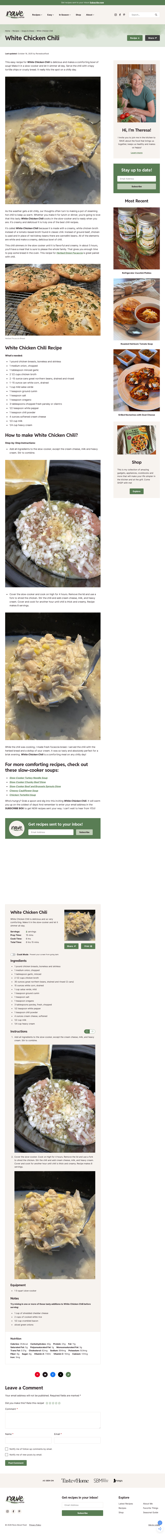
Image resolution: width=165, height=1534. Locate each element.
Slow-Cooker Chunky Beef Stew (28, 782)
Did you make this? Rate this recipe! (24, 1403)
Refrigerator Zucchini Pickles (136, 273)
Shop (78, 14)
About (89, 14)
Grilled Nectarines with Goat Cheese (136, 415)
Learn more (137, 152)
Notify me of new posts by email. (26, 1454)
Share (151, 38)
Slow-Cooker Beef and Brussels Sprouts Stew (35, 786)
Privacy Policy (35, 1525)
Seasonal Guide (150, 1512)
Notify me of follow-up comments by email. (31, 1449)
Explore (137, 491)
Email (58, 1434)
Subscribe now (97, 2)
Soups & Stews (28, 31)
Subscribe (84, 832)
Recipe (133, 38)
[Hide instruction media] (92, 1031)
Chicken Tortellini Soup (23, 795)
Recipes (36, 14)
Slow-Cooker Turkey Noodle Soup (29, 777)
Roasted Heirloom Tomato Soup (137, 344)
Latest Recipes (126, 1503)
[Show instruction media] (87, 1031)
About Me (148, 1503)
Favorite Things (150, 1508)
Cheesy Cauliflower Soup (24, 790)
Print (86, 946)
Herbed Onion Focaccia (70, 253)
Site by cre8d (154, 1525)
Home (7, 31)
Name (9, 1434)
